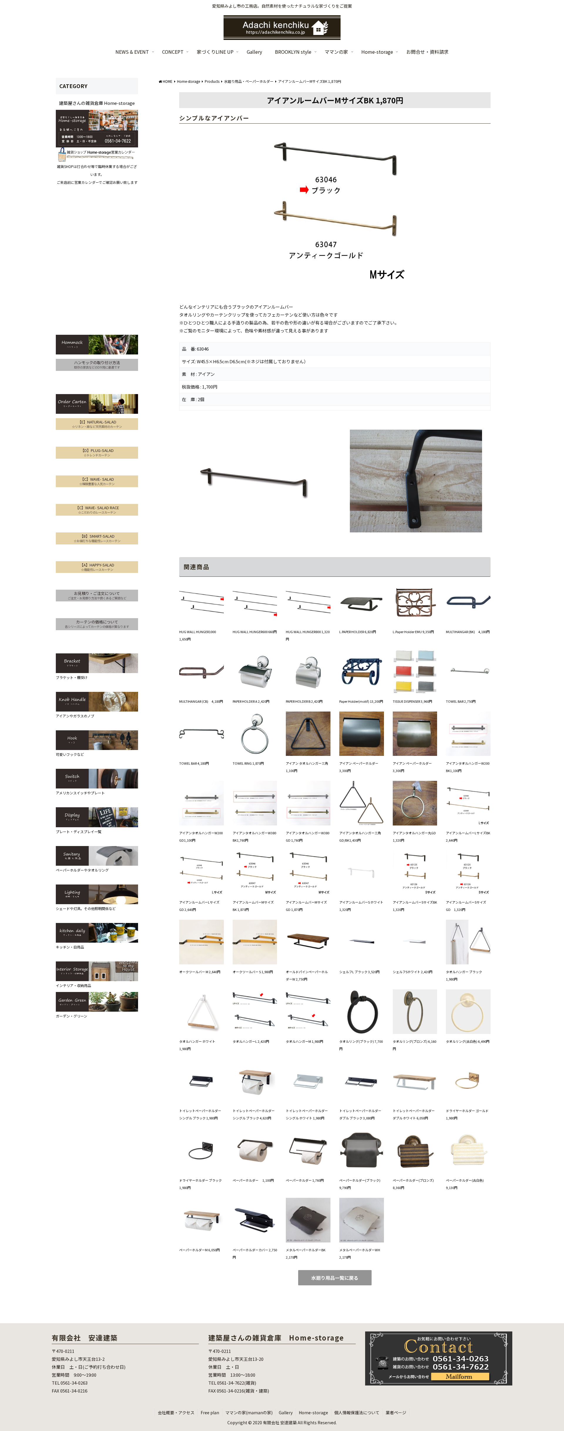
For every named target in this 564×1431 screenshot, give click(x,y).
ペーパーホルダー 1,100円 (253, 1180)
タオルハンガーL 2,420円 (251, 1041)
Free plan (210, 1412)
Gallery (286, 1412)
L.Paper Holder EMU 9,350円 (413, 631)
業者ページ (396, 1412)
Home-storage (313, 1412)
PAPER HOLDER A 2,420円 (251, 701)
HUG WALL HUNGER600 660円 (255, 631)
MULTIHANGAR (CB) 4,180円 (201, 701)
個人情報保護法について (357, 1412)
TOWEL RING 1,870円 (248, 763)
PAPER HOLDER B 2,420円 (304, 701)
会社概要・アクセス (176, 1412)
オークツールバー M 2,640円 (199, 971)
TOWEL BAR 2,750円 (461, 701)
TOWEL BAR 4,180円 (194, 763)
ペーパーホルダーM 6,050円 (199, 1249)
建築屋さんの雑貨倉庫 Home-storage (97, 103)
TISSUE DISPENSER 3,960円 (412, 701)
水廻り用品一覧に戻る (334, 1277)
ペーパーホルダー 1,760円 (305, 1180)
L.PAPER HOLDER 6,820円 (357, 631)
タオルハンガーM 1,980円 (304, 1041)
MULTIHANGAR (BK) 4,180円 (468, 631)
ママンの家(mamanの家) (249, 1412)
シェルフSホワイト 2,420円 (412, 971)
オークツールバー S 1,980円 (253, 971)
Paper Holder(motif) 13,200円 (361, 701)
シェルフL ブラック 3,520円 (359, 971)
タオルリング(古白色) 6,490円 (467, 1041)
